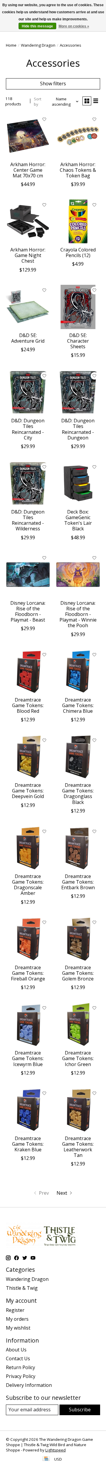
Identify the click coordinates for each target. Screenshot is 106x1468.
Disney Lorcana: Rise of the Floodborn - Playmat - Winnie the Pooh (78, 614)
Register (15, 1310)
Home (11, 45)
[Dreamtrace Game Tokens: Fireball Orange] (28, 939)
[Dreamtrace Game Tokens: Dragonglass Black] (78, 757)
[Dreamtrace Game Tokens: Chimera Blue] (78, 671)
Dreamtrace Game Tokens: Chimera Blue (78, 705)
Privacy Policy (20, 1376)
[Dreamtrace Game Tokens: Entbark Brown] (78, 848)
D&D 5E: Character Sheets (78, 341)
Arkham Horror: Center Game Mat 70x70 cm (27, 170)
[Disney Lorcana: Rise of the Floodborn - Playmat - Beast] (28, 574)
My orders (17, 1319)
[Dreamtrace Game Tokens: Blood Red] (28, 671)
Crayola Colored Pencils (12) (78, 252)
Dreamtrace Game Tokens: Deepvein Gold (28, 791)
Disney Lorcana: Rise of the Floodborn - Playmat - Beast (27, 611)
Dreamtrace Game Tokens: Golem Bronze (78, 973)
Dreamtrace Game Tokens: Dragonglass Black (78, 793)
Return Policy (20, 1367)
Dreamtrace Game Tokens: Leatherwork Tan (78, 1147)
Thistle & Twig (22, 1288)
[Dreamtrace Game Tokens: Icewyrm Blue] (28, 1024)
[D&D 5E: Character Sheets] (78, 307)
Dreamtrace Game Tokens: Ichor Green (78, 1058)
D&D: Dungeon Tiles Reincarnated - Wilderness (27, 520)
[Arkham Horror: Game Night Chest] (28, 221)
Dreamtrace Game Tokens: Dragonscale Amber (28, 885)
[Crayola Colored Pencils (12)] (78, 221)
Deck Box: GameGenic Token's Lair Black (78, 520)
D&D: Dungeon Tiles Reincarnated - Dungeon (78, 429)
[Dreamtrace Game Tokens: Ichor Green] (78, 1024)
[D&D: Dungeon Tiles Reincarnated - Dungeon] (78, 392)
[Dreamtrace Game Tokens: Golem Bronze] (78, 939)
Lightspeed (55, 1450)
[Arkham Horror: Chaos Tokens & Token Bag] (78, 136)
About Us (16, 1349)
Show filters (53, 83)
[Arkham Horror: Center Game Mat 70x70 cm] (28, 136)
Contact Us (18, 1358)
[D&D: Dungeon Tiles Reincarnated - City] (28, 392)
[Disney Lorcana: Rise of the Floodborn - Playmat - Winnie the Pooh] (78, 574)
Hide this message (37, 26)
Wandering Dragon (38, 45)
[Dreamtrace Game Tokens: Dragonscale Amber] (28, 848)
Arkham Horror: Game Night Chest (27, 255)
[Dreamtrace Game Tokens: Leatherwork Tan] (78, 1110)
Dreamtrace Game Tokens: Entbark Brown (78, 882)
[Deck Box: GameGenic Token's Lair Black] (78, 483)
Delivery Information (29, 1385)
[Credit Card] (46, 1459)
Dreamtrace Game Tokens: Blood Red (28, 705)
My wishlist (18, 1328)
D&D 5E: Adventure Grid (27, 338)
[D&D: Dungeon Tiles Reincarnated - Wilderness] (28, 483)
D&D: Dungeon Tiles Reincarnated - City (27, 429)
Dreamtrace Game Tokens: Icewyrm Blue (28, 1058)
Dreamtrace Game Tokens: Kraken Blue (28, 1144)
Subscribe (80, 1409)
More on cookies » (74, 26)
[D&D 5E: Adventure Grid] (28, 307)
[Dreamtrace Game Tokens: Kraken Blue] (28, 1110)
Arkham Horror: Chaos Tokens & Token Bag (78, 170)
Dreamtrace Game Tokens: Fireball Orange (28, 973)
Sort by (37, 101)
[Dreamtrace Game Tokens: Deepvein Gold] (28, 757)
